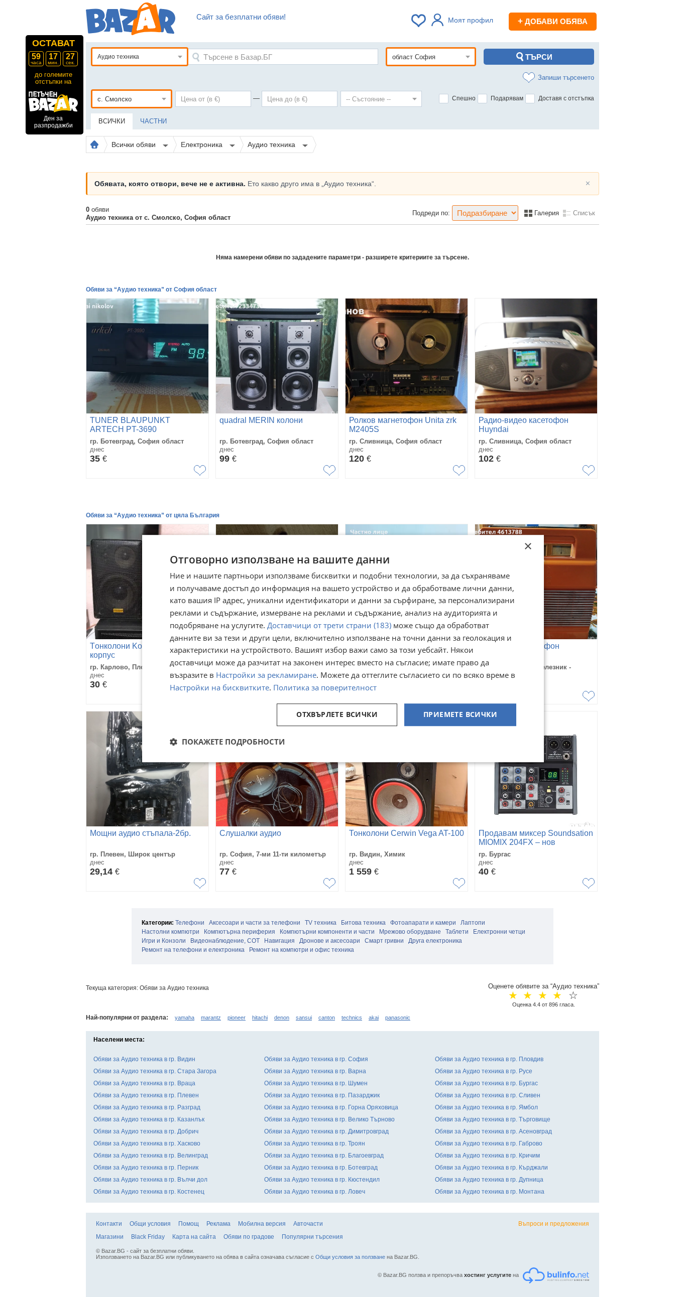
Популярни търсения (312, 1236)
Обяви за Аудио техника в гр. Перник (145, 1167)
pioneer (236, 1018)
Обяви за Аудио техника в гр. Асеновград (493, 1131)
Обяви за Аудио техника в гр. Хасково (146, 1143)
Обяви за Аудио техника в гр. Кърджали (491, 1167)
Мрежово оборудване (410, 931)
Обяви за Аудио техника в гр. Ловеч (314, 1191)
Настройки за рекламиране (266, 675)
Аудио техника (272, 144)
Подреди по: (431, 213)
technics (351, 1018)
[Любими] (419, 20)
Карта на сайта (194, 1236)
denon (281, 1018)
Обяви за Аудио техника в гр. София (316, 1059)
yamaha (184, 1018)
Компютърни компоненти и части (327, 931)
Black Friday (148, 1236)
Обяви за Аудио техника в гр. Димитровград (326, 1131)
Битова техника (363, 922)
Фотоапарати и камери (423, 922)
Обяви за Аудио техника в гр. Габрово (488, 1143)
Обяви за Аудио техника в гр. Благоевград (324, 1155)
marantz (211, 1018)
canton (326, 1018)
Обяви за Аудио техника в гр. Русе (483, 1071)
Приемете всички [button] (460, 714)
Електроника (202, 144)
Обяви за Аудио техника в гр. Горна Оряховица (331, 1107)
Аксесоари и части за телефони (254, 922)
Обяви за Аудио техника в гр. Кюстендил (322, 1179)
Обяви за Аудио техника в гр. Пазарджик (322, 1095)
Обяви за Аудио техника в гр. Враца (144, 1083)
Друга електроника (435, 940)
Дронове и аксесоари (329, 940)
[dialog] (343, 649)
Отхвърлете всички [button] (337, 714)
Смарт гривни (384, 940)
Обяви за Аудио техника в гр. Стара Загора (154, 1071)
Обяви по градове (248, 1236)
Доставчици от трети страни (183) (329, 625)
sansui (304, 1018)
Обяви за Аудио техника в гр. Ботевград (321, 1167)
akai (374, 1018)
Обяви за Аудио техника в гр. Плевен (146, 1095)
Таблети (457, 931)
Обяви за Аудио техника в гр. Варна (315, 1071)
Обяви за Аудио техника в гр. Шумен (316, 1083)
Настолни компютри (170, 931)
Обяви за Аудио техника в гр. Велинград (150, 1155)
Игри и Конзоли (164, 940)
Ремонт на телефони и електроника (193, 949)
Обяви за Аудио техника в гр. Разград (146, 1107)
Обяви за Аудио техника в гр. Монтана (489, 1191)
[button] (227, 741)
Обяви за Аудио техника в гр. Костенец (148, 1191)
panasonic (397, 1018)
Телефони (189, 922)
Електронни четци (499, 931)
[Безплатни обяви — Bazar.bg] (130, 20)
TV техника (320, 922)
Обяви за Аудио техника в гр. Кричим (487, 1155)
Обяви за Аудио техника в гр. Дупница (489, 1179)
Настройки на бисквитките (219, 687)
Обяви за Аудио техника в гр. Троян (314, 1143)
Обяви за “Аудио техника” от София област (151, 289)
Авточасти (308, 1223)
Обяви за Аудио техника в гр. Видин (144, 1059)
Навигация (279, 940)
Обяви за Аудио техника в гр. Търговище (492, 1119)
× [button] (527, 546)
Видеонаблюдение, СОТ (225, 940)
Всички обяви (134, 144)
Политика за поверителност (325, 687)
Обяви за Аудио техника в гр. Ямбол (486, 1107)
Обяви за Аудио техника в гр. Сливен (487, 1095)
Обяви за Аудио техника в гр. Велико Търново (329, 1119)
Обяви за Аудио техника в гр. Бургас (486, 1083)
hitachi (260, 1018)
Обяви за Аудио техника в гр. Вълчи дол (150, 1179)
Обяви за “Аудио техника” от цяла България (152, 515)
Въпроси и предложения (553, 1223)
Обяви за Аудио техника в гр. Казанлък (148, 1119)
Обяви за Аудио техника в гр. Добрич (145, 1131)
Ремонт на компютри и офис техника (301, 949)
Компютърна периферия (239, 931)
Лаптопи (473, 922)
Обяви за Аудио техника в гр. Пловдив (489, 1059)
